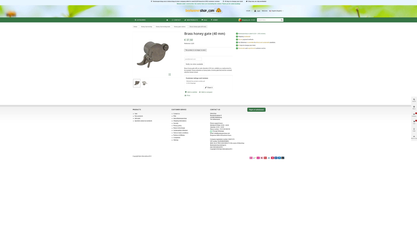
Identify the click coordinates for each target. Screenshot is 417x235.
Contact (177, 20)
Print (188, 95)
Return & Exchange (179, 128)
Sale (136, 113)
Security (175, 123)
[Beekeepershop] (208, 10)
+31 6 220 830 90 (225, 129)
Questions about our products (143, 121)
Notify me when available (194, 64)
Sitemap (175, 140)
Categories (141, 20)
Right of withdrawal (256, 110)
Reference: (187, 43)
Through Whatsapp (218, 131)
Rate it (209, 87)
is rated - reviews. (252, 33)
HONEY (215, 20)
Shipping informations (179, 121)
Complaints (176, 137)
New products (192, 20)
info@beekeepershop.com (222, 133)
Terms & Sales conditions (180, 133)
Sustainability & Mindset (180, 130)
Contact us (176, 113)
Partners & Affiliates (179, 135)
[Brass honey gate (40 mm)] (170, 74)
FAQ (174, 116)
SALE (205, 20)
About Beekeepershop (180, 118)
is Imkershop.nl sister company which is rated (186, 1)
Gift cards (137, 118)
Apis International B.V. (216, 147)
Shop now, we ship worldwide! (257, 1)
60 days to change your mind (234, 1)
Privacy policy (177, 125)
